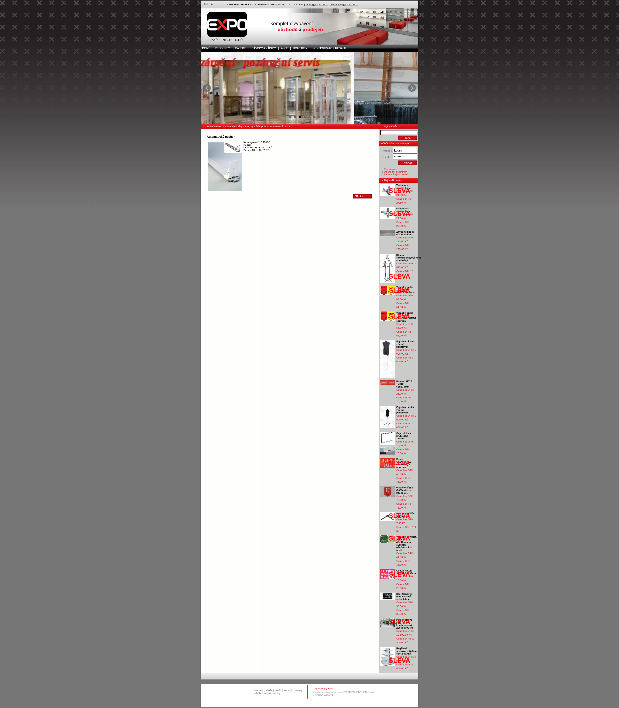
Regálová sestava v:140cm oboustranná (406, 651)
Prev (207, 88)
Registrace (390, 169)
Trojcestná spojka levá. (403, 186)
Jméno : (387, 150)
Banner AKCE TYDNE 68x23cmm (404, 384)
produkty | (223, 48)
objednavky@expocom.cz (344, 4)
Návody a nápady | (264, 48)
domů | (207, 48)
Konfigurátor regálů (328, 48)
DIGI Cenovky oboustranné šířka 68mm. (404, 597)
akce (286, 690)
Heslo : (387, 157)
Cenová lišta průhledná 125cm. (403, 436)
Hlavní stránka (214, 126)
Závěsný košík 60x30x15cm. (405, 233)
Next (412, 88)
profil (277, 690)
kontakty (296, 690)
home (258, 690)
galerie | (241, 48)
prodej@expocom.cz (317, 4)
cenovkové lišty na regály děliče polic (245, 126)
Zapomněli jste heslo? (396, 174)
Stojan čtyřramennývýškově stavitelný (408, 258)
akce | (285, 48)
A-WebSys (327, 694)
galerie (268, 690)
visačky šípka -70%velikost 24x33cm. (404, 490)
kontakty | (300, 48)
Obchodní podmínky (395, 171)
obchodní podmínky (267, 693)
